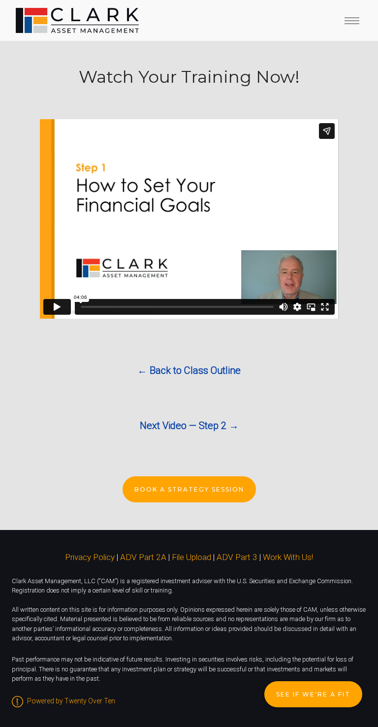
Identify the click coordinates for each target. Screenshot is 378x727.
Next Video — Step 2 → (189, 425)
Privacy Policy (90, 557)
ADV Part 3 (237, 557)
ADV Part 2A (143, 557)
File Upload (191, 557)
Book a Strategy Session (189, 489)
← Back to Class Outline (189, 370)
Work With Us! (288, 557)
